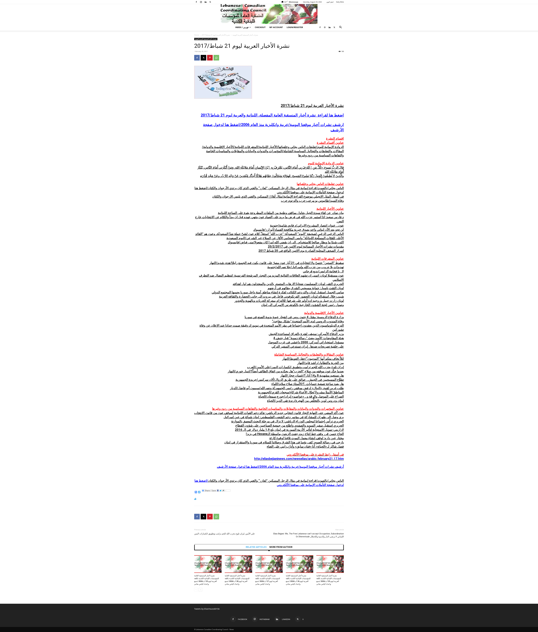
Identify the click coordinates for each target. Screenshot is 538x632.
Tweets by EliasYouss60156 (207, 608)
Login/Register (295, 27)
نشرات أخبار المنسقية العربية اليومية (245, 35)
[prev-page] (196, 589)
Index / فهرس (242, 27)
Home (196, 35)
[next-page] (200, 589)
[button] (340, 27)
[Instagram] (201, 2)
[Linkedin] (205, 2)
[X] (210, 2)
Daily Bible (340, 2)
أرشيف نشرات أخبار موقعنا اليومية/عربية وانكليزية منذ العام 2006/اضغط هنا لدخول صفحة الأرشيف (280, 466)
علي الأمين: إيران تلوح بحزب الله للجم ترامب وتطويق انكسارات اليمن (224, 533)
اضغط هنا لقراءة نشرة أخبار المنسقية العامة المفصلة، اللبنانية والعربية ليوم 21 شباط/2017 (272, 115)
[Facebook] (196, 2)
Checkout (260, 27)
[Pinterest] (210, 58)
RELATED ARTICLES (256, 547)
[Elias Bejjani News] (269, 14)
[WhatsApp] (216, 58)
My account (276, 27)
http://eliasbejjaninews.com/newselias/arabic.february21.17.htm (299, 458)
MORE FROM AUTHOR (280, 547)
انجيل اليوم (330, 2)
